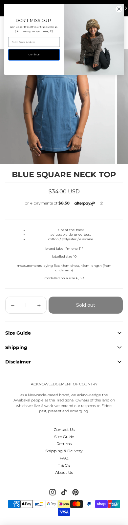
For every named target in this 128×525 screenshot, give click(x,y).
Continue (34, 54)
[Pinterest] (75, 492)
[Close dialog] (119, 9)
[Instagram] (52, 492)
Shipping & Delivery (64, 450)
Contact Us (64, 429)
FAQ (64, 458)
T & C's (64, 465)
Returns (64, 443)
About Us (64, 472)
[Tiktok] (64, 492)
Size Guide (64, 436)
